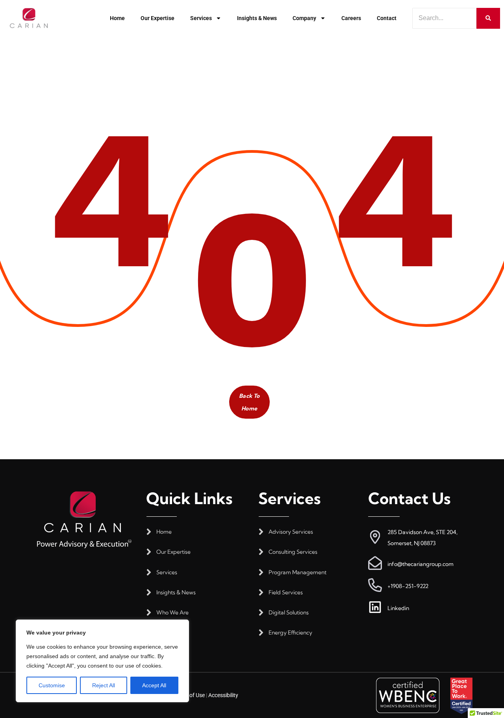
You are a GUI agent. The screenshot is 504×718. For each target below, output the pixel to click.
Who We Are (172, 612)
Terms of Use (189, 695)
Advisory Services (291, 532)
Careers (351, 18)
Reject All (103, 685)
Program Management (297, 572)
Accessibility (223, 695)
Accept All (154, 685)
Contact (387, 18)
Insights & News (257, 18)
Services (201, 18)
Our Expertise (157, 18)
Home (117, 18)
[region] (102, 661)
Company (304, 18)
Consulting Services (293, 552)
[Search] (488, 18)
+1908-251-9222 (407, 586)
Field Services (286, 592)
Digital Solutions (289, 612)
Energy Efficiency (290, 633)
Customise (52, 685)
